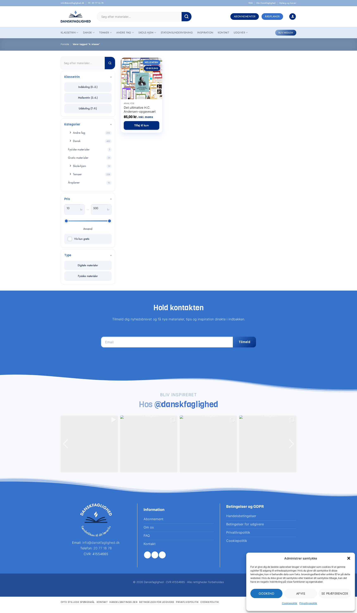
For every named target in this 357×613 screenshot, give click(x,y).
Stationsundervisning (177, 33)
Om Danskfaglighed (266, 3)
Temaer (104, 33)
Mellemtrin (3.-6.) (88, 98)
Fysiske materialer (79, 149)
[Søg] (110, 63)
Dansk (87, 33)
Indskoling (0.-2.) (88, 87)
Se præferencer (334, 593)
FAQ (251, 3)
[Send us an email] (162, 554)
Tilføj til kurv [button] (141, 125)
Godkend (266, 593)
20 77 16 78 (102, 548)
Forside (65, 44)
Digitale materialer (88, 265)
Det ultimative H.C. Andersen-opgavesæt (140, 110)
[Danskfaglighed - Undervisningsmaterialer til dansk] (76, 16)
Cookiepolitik (289, 603)
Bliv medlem (285, 32)
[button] (349, 558)
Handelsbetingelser (123, 602)
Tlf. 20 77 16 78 (96, 3)
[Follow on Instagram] (154, 554)
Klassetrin (68, 33)
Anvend (87, 229)
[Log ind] (292, 16)
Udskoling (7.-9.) (88, 108)
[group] (89, 443)
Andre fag (123, 33)
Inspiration (205, 33)
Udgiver (239, 33)
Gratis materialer (78, 158)
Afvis (300, 593)
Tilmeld (244, 342)
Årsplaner (74, 182)
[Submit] (187, 16)
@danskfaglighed (186, 404)
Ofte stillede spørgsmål (78, 602)
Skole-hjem (145, 33)
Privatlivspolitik (308, 603)
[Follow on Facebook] (147, 554)
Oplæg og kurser (287, 3)
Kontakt (223, 33)
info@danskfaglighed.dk (72, 3)
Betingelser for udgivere (156, 602)
